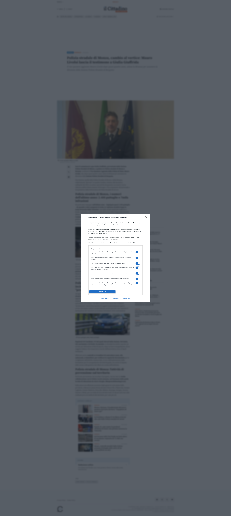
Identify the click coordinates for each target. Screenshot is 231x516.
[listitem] (115, 249)
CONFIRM (102, 292)
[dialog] (115, 258)
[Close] (146, 217)
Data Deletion (105, 298)
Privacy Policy (126, 298)
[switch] (138, 252)
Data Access (115, 298)
